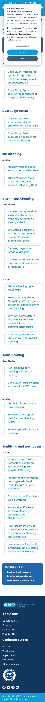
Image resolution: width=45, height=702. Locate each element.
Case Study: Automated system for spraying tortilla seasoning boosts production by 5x (22, 77)
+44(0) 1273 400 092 (27, 3)
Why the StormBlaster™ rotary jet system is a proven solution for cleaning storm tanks (21, 321)
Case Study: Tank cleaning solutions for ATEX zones (23, 384)
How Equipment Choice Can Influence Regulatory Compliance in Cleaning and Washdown (23, 531)
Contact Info (9, 629)
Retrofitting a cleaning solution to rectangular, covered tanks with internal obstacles (22, 235)
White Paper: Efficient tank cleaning (23, 431)
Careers (6, 625)
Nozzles (6, 646)
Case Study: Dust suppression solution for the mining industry (22, 137)
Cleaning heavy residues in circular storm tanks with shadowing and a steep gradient (22, 217)
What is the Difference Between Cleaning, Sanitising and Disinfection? (21, 513)
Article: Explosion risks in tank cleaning (22, 405)
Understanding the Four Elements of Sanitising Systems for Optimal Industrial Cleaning (22, 465)
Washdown (8, 650)
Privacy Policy (9, 633)
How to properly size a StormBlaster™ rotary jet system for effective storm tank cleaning (23, 303)
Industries (7, 659)
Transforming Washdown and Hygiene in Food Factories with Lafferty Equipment (23, 483)
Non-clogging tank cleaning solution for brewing (20, 371)
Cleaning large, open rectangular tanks (20, 250)
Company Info (10, 620)
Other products (10, 663)
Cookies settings (22, 46)
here (35, 23)
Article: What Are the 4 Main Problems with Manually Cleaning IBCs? (22, 181)
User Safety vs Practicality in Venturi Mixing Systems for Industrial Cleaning (23, 548)
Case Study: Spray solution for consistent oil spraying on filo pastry (22, 94)
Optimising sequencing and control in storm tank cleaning (23, 338)
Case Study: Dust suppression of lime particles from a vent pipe (23, 122)
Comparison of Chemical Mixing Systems (23, 498)
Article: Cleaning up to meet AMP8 (21, 288)
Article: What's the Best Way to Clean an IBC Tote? (23, 168)
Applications (9, 655)
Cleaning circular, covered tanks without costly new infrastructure (23, 263)
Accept (22, 52)
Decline (22, 59)
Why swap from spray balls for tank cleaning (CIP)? (21, 418)
